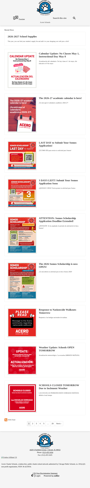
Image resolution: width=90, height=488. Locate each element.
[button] (45, 22)
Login (35, 475)
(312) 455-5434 (47, 452)
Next (58, 424)
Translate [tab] (21, 19)
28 (53, 424)
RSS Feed (11, 420)
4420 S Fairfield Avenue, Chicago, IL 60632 (45, 450)
